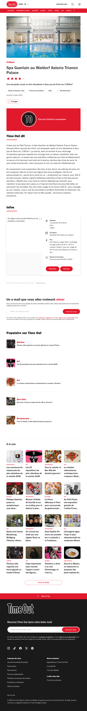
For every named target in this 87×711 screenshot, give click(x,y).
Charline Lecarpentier (56, 120)
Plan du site (11, 695)
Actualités (10, 10)
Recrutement (12, 670)
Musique (68, 10)
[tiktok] (14, 648)
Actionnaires (11, 666)
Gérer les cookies (13, 686)
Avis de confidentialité (15, 674)
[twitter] (26, 648)
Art (63, 10)
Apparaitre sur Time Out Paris (57, 662)
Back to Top (45, 596)
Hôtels (57, 10)
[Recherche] (72, 4)
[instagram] (8, 648)
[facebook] (20, 648)
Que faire (35, 10)
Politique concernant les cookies (18, 678)
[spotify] (32, 648)
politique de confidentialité (66, 318)
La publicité (51, 666)
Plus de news (43, 583)
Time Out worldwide (54, 680)
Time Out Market (53, 670)
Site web (66, 269)
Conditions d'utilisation (15, 682)
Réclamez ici (40, 283)
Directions (52, 269)
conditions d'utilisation (45, 318)
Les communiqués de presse (17, 662)
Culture (42, 10)
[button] (40, 218)
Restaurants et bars (23, 10)
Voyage (50, 10)
